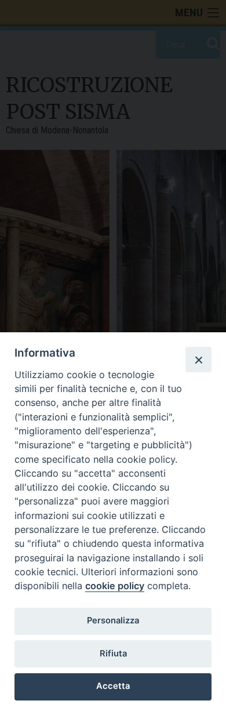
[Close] (198, 359)
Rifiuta (113, 653)
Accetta (113, 686)
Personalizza (113, 620)
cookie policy (114, 585)
